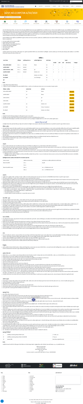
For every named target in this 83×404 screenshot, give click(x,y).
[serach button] (71, 3)
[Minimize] (33, 328)
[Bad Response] (44, 388)
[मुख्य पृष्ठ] (35, 6)
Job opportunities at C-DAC (62, 393)
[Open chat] (33, 300)
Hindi (67, 1)
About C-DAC (37, 393)
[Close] (38, 328)
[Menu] (33, 324)
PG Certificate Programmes (48, 393)
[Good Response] (39, 388)
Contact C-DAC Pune (76, 393)
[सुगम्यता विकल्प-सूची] (2, 401)
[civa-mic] (56, 400)
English (64, 1)
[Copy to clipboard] (35, 388)
